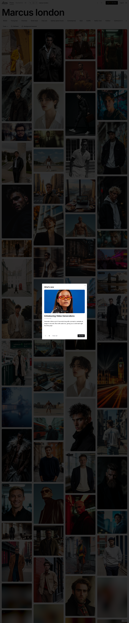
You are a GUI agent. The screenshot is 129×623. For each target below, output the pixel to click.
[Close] (85, 285)
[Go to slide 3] (64, 311)
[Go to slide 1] (61, 311)
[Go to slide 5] (67, 311)
